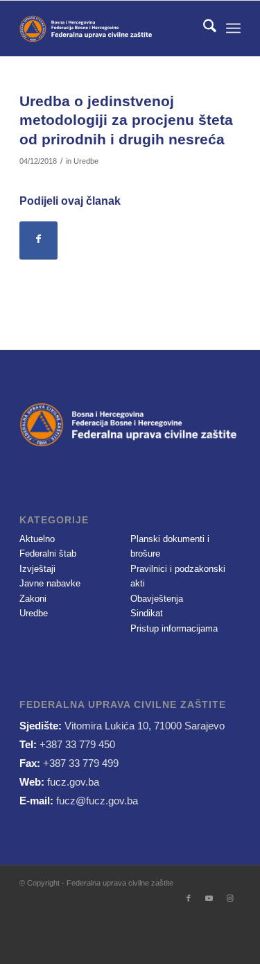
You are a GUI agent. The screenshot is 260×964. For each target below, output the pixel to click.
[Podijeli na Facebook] (38, 240)
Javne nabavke (49, 583)
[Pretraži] (202, 28)
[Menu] (233, 28)
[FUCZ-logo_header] (107, 28)
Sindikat (146, 613)
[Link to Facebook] (188, 898)
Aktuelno (37, 539)
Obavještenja (156, 598)
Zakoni (32, 598)
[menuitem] (202, 28)
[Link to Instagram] (230, 898)
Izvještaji (37, 569)
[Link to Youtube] (209, 898)
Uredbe (85, 161)
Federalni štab (47, 553)
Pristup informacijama (174, 628)
